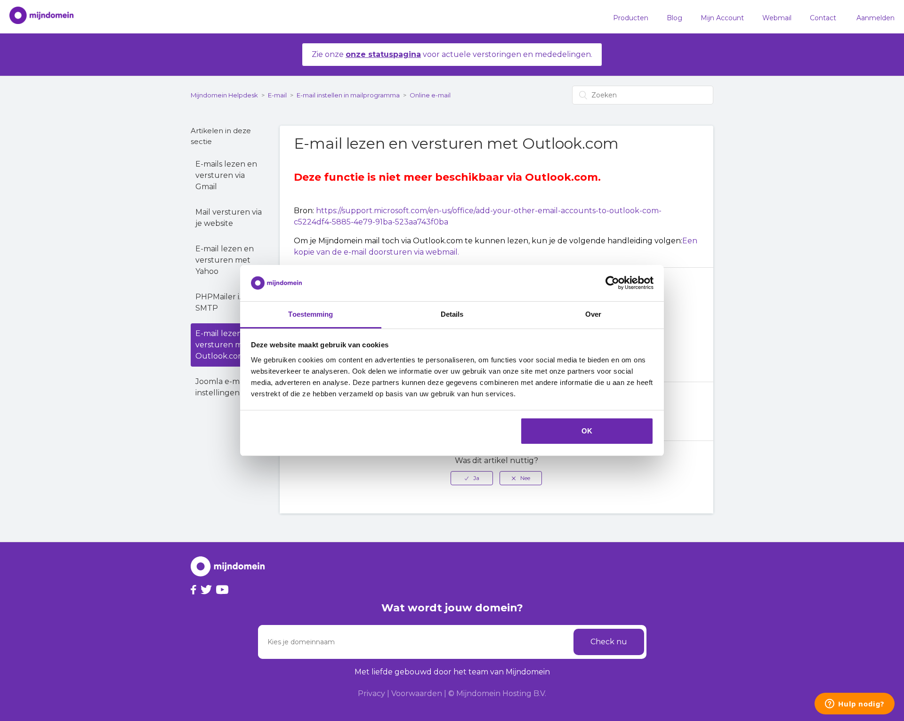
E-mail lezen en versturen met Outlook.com (224, 344)
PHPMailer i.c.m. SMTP (225, 302)
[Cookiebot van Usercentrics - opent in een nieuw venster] (612, 283)
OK (586, 431)
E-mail (277, 95)
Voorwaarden (416, 693)
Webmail (776, 18)
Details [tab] (452, 314)
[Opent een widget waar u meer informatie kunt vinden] (855, 704)
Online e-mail (430, 95)
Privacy (371, 693)
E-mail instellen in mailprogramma (348, 95)
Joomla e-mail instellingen (221, 387)
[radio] (472, 478)
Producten (630, 18)
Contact (823, 18)
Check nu (608, 641)
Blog (674, 18)
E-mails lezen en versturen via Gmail (226, 175)
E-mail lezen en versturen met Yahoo (224, 260)
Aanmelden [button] (875, 18)
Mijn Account (722, 18)
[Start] (36, 17)
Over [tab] (593, 314)
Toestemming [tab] (310, 314)
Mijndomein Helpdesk (224, 95)
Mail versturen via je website (228, 218)
